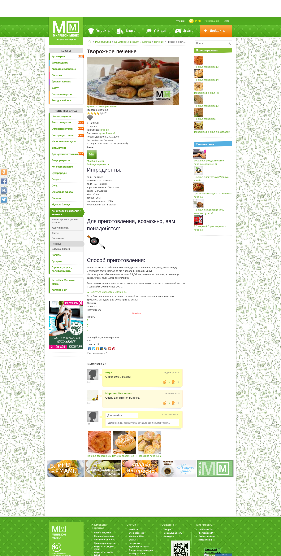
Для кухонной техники (65, 153)
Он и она (57, 75)
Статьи (132, 540)
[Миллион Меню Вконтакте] (4, 190)
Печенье (159, 42)
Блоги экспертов (62, 94)
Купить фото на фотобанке (102, 106)
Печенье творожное (205, 119)
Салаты (56, 198)
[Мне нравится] (164, 382)
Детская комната (61, 81)
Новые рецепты (61, 116)
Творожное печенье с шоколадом (212, 132)
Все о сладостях (61, 122)
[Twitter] (94, 348)
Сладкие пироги (61, 249)
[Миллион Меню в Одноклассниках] (4, 172)
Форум (167, 529)
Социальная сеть (173, 533)
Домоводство (60, 62)
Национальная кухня (64, 141)
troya (108, 372)
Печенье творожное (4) (124, 456)
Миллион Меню (95, 161)
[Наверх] (4, 216)
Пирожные (58, 238)
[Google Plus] (110, 348)
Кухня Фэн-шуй (107, 133)
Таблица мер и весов (98, 164)
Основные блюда (62, 191)
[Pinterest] (114, 348)
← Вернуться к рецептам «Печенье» (107, 292)
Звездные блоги (61, 100)
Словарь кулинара (104, 536)
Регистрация (212, 21)
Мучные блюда (61, 204)
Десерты (57, 261)
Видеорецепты (61, 160)
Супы (55, 185)
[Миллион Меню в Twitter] (4, 200)
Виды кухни (59, 147)
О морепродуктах (62, 128)
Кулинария (58, 56)
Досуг (55, 87)
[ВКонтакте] (90, 348)
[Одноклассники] (98, 348)
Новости (133, 529)
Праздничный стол (104, 539)
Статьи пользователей (141, 550)
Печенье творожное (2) (206, 106)
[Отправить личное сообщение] (89, 382)
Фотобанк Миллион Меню (63, 282)
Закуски (56, 179)
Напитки (56, 254)
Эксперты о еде (137, 553)
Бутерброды (59, 172)
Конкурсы (169, 536)
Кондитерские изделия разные (65, 221)
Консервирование (62, 166)
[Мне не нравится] (173, 382)
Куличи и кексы (60, 227)
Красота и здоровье (64, 68)
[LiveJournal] (106, 348)
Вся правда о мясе (63, 135)
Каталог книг (59, 289)
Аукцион (180, 21)
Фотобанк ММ (206, 533)
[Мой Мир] (102, 348)
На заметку (134, 543)
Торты (55, 233)
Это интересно (136, 533)
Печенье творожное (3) (99, 456)
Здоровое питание (139, 546)
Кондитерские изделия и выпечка (132, 42)
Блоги (66, 50)
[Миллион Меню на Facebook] (4, 181)
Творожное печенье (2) (149, 456)
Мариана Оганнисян (118, 393)
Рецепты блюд (103, 42)
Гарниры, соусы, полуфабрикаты (62, 269)
